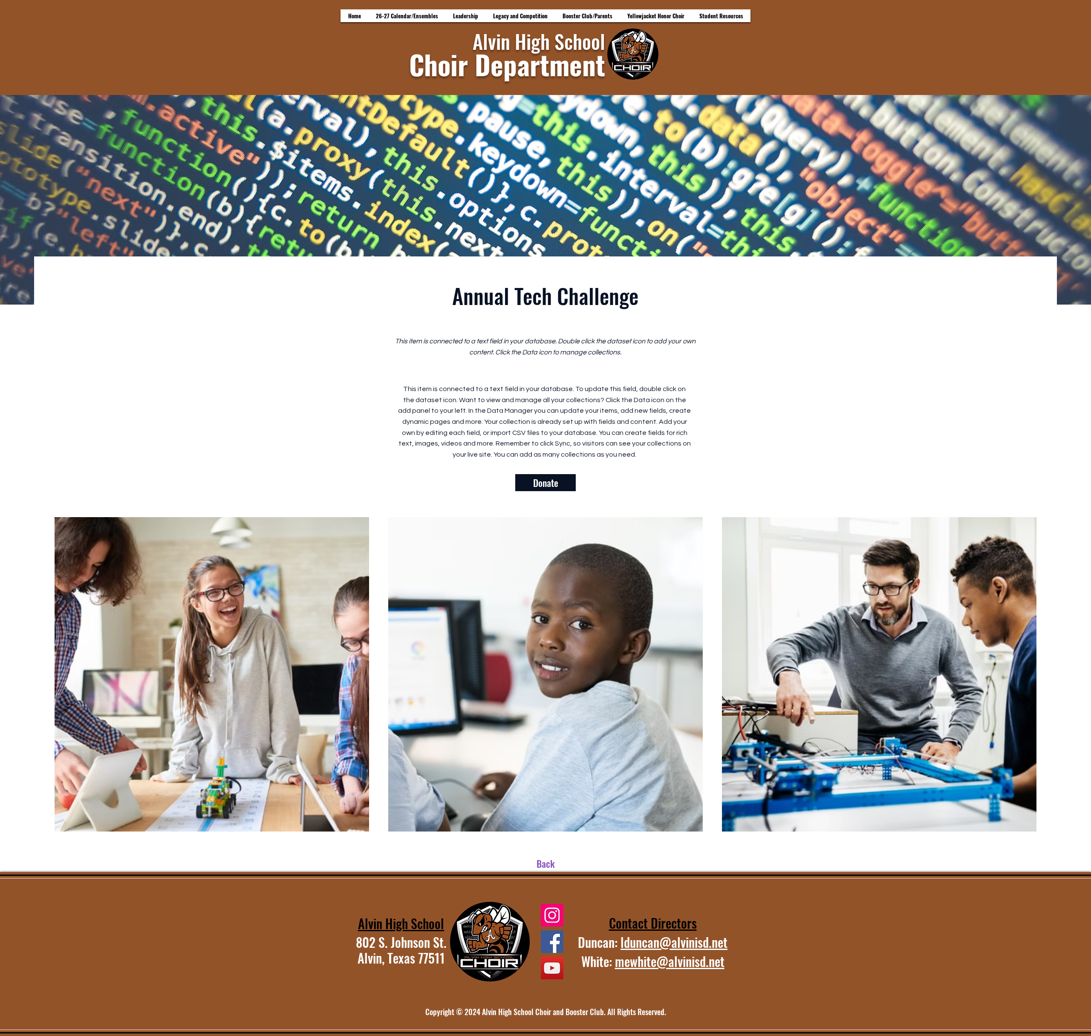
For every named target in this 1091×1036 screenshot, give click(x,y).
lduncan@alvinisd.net (674, 942)
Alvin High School (539, 40)
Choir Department (507, 64)
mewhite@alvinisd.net (669, 961)
